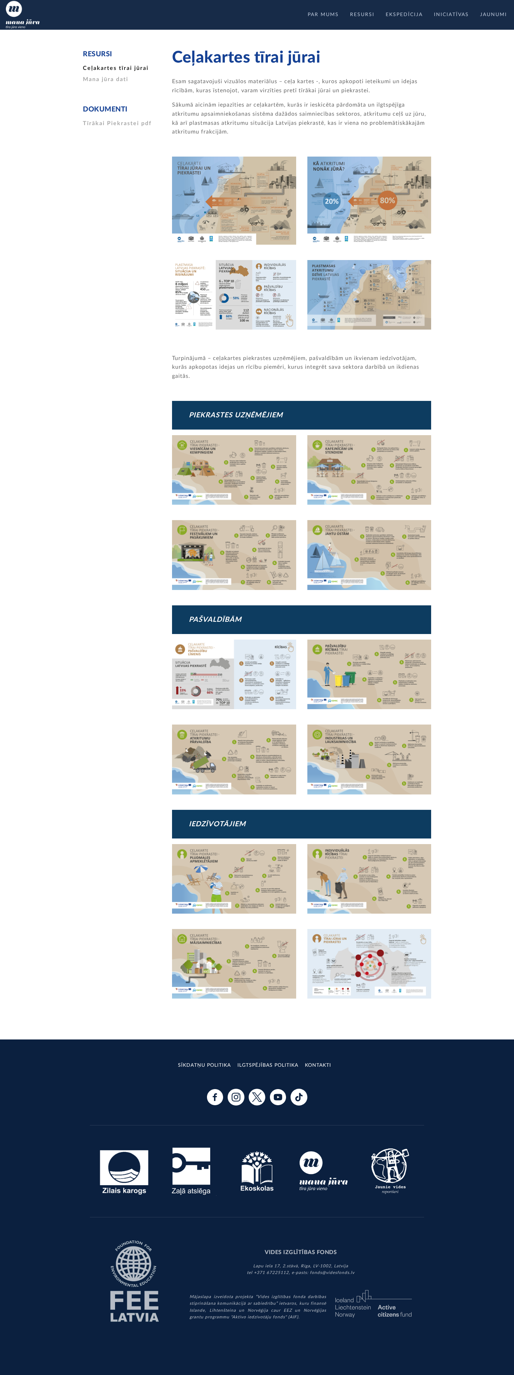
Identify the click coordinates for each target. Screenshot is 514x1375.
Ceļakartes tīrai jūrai (116, 68)
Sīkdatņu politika (204, 1065)
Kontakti (318, 1065)
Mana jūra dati (105, 79)
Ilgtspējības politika (267, 1065)
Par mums (323, 14)
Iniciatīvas (451, 14)
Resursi (362, 14)
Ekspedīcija (404, 14)
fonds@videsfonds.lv (332, 1272)
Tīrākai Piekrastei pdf (117, 123)
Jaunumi (493, 14)
